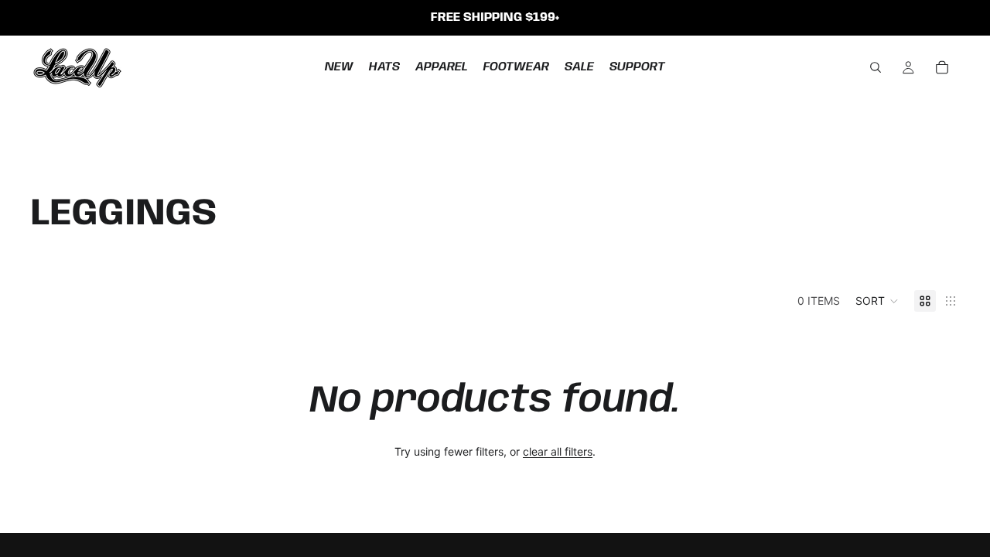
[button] (877, 301)
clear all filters (557, 451)
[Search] (876, 67)
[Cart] (942, 67)
